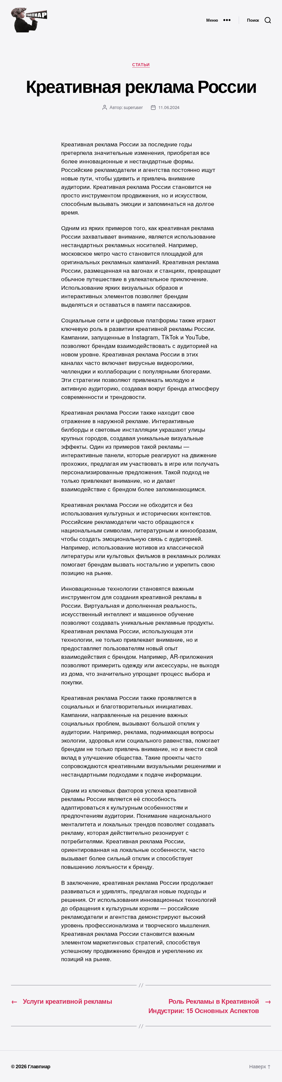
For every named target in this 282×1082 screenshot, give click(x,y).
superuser (133, 107)
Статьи (141, 65)
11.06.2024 (169, 107)
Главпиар (39, 1066)
